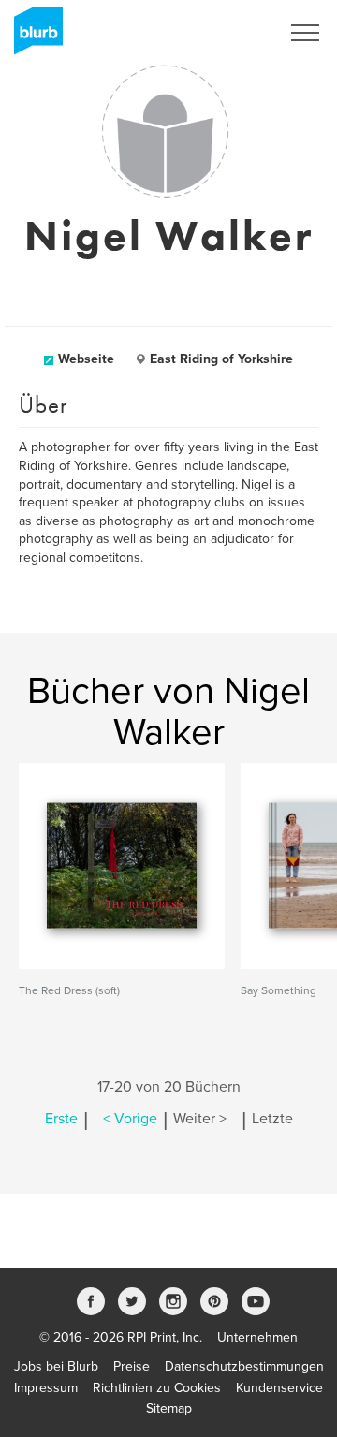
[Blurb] (32, 37)
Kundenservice (279, 1388)
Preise (131, 1366)
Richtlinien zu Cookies (157, 1388)
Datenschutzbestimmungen (244, 1366)
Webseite (86, 359)
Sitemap (169, 1408)
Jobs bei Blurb (56, 1366)
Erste (61, 1118)
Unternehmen (257, 1337)
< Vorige (130, 1118)
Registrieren (221, 32)
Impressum (46, 1388)
